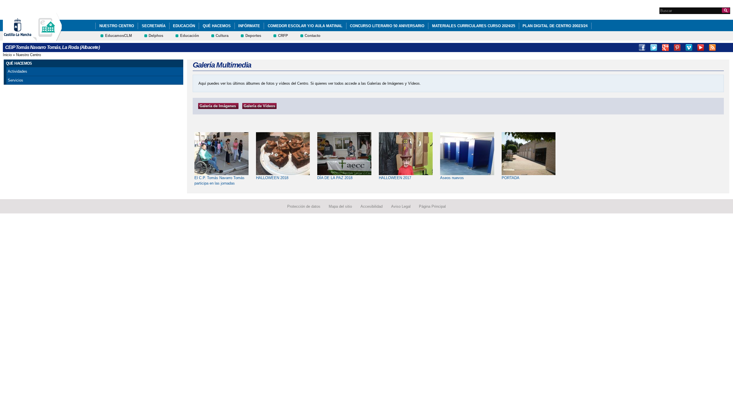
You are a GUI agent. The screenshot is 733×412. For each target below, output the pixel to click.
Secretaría (153, 26)
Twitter (653, 47)
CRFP (283, 35)
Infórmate (249, 26)
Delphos (156, 35)
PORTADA (510, 178)
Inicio (7, 55)
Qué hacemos (217, 26)
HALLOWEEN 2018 (272, 178)
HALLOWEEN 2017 (395, 178)
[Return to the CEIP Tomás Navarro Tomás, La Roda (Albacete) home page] (47, 38)
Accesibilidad (371, 206)
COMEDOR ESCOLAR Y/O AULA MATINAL (305, 26)
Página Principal (432, 206)
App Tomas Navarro (724, 47)
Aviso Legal (401, 206)
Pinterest (677, 47)
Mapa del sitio (340, 206)
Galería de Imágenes (218, 106)
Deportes (253, 35)
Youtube (700, 47)
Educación (184, 26)
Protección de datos (303, 206)
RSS (712, 47)
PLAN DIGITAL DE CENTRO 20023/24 (555, 26)
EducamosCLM (118, 35)
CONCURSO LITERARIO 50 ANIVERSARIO (387, 26)
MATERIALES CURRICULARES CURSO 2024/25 (473, 26)
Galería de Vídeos (259, 106)
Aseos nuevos (452, 178)
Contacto (312, 35)
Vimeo (688, 47)
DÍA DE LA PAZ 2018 (334, 178)
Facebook (642, 47)
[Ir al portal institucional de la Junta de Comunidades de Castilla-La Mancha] (25, 38)
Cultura (222, 35)
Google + (665, 47)
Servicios (15, 80)
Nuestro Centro (116, 26)
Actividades (17, 71)
